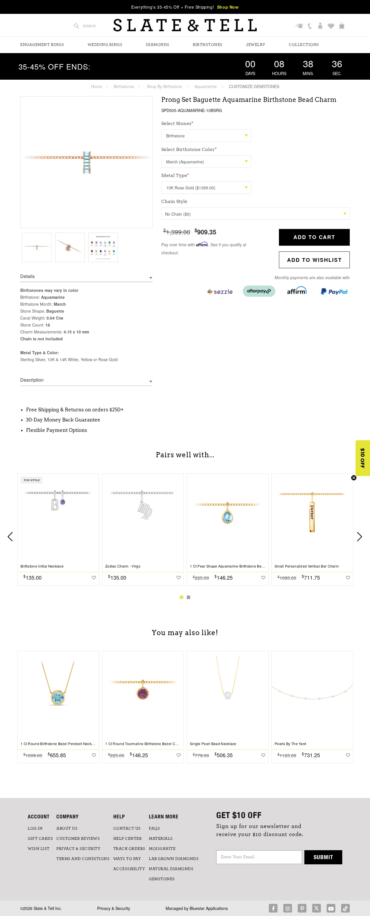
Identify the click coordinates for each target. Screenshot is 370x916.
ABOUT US (66, 829)
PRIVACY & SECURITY (78, 849)
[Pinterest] (302, 908)
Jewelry (255, 45)
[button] (363, 458)
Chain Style (174, 201)
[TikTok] (345, 908)
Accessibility (129, 869)
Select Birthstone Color (189, 149)
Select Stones (177, 123)
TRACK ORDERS (129, 849)
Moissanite (162, 849)
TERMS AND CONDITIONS (83, 859)
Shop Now (228, 7)
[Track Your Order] (299, 26)
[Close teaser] (354, 478)
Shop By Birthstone (164, 86)
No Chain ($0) (178, 214)
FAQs (154, 829)
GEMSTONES (162, 879)
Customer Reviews (78, 839)
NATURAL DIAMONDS (171, 869)
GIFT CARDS (40, 839)
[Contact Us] (310, 26)
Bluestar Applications (209, 908)
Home (96, 86)
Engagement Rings (42, 45)
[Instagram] (287, 908)
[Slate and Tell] (185, 25)
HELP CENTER (127, 839)
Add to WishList (314, 260)
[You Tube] (331, 908)
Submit (323, 857)
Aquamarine (206, 86)
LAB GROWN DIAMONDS (174, 859)
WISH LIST (39, 849)
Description (32, 380)
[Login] (321, 26)
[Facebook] (273, 908)
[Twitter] (316, 908)
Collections (304, 45)
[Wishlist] (331, 26)
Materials (161, 839)
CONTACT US (127, 829)
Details (27, 276)
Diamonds (157, 45)
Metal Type (175, 175)
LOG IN (35, 829)
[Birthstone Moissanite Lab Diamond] (206, 135)
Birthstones (208, 45)
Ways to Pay (127, 859)
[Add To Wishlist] (94, 577)
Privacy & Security (113, 908)
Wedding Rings (105, 45)
